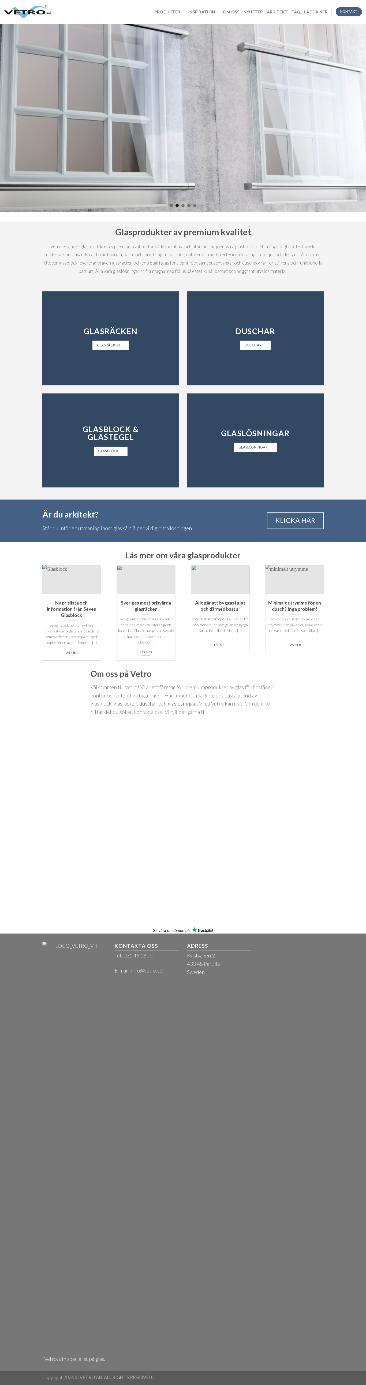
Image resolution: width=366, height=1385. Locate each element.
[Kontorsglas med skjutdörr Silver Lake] (183, 118)
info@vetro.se (146, 970)
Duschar (255, 331)
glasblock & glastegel (111, 433)
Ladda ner (316, 11)
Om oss (231, 11)
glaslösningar (255, 433)
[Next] (352, 117)
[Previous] (14, 117)
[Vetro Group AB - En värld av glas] (27, 11)
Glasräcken (111, 331)
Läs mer (71, 652)
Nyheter (253, 11)
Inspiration (201, 11)
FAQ (296, 11)
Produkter (168, 11)
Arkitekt (277, 11)
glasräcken (125, 703)
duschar (148, 703)
